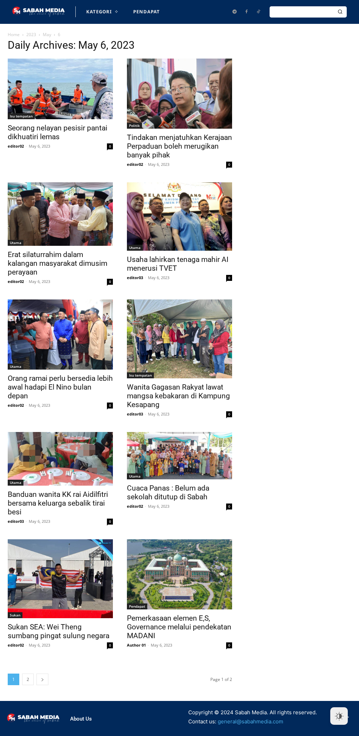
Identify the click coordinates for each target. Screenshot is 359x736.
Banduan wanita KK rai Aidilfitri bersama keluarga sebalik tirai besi (58, 503)
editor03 (135, 277)
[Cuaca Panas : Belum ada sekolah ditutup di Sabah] (179, 455)
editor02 (16, 146)
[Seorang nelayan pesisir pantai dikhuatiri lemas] (60, 89)
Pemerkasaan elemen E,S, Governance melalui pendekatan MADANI (179, 627)
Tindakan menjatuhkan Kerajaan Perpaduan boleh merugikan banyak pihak (179, 146)
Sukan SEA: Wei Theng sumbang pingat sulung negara (58, 631)
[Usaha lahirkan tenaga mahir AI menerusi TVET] (179, 216)
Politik (134, 125)
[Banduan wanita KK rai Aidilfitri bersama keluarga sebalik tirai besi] (60, 459)
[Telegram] (234, 12)
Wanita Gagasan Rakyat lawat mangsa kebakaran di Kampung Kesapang (178, 396)
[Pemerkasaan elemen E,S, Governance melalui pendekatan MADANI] (179, 574)
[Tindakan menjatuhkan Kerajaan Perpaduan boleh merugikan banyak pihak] (179, 94)
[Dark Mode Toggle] (339, 716)
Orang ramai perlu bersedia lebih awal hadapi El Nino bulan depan (60, 387)
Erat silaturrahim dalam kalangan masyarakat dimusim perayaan (57, 263)
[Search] (340, 12)
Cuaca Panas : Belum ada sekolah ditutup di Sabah (168, 492)
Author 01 (136, 645)
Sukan (15, 615)
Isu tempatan (21, 116)
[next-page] (42, 679)
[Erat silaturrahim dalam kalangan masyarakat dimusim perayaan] (60, 214)
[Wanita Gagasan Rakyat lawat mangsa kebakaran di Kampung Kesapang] (179, 338)
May (47, 35)
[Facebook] (246, 12)
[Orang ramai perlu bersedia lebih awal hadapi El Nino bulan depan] (60, 334)
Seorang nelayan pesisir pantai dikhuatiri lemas (57, 132)
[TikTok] (258, 12)
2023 (31, 35)
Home (14, 35)
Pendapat (137, 606)
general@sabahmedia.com (250, 721)
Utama (15, 242)
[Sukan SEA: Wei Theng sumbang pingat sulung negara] (60, 578)
